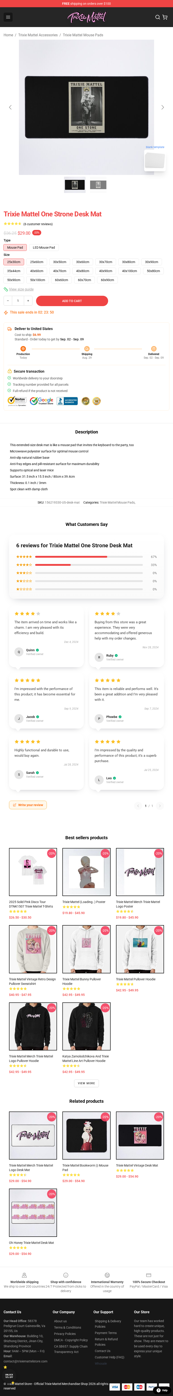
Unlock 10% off (9, 1376)
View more (86, 1083)
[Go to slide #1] (75, 185)
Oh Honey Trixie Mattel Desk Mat (31, 1243)
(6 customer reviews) (38, 224)
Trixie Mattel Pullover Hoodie (135, 979)
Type (7, 240)
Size (7, 255)
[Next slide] (162, 107)
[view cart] (165, 17)
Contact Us (102, 1351)
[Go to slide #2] (98, 185)
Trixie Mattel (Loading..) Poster (83, 902)
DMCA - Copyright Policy (71, 1340)
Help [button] (165, 1390)
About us (60, 1321)
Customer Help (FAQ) (109, 1357)
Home (8, 35)
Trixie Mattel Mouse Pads (83, 35)
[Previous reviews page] (138, 806)
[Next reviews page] (160, 806)
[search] (157, 17)
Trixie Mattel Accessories (38, 35)
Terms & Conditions (67, 1327)
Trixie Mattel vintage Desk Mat (137, 1165)
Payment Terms (106, 1333)
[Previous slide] (10, 107)
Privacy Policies (65, 1334)
